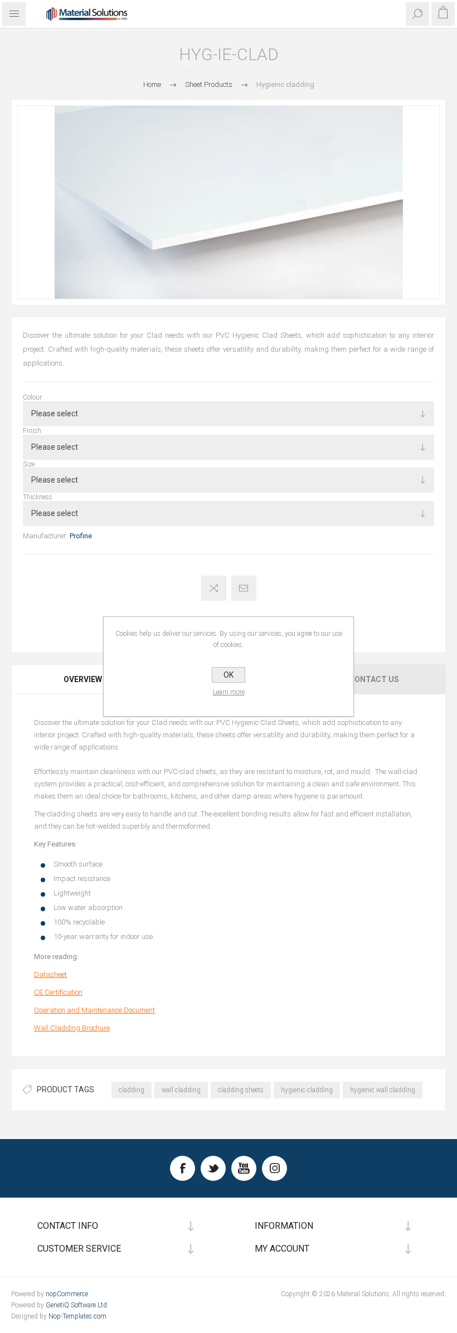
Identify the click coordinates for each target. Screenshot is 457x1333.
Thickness (37, 497)
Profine (81, 536)
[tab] (83, 679)
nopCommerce (67, 1294)
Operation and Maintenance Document (94, 1010)
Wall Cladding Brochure (72, 1028)
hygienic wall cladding (382, 1090)
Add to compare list (213, 588)
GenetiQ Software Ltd (76, 1305)
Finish (32, 431)
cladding (131, 1090)
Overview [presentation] (83, 679)
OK (228, 674)
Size (29, 464)
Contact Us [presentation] (374, 679)
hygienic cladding (307, 1090)
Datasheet (50, 974)
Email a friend (243, 588)
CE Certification (58, 992)
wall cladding (181, 1090)
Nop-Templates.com (77, 1316)
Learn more (229, 692)
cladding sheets (241, 1090)
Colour (32, 397)
